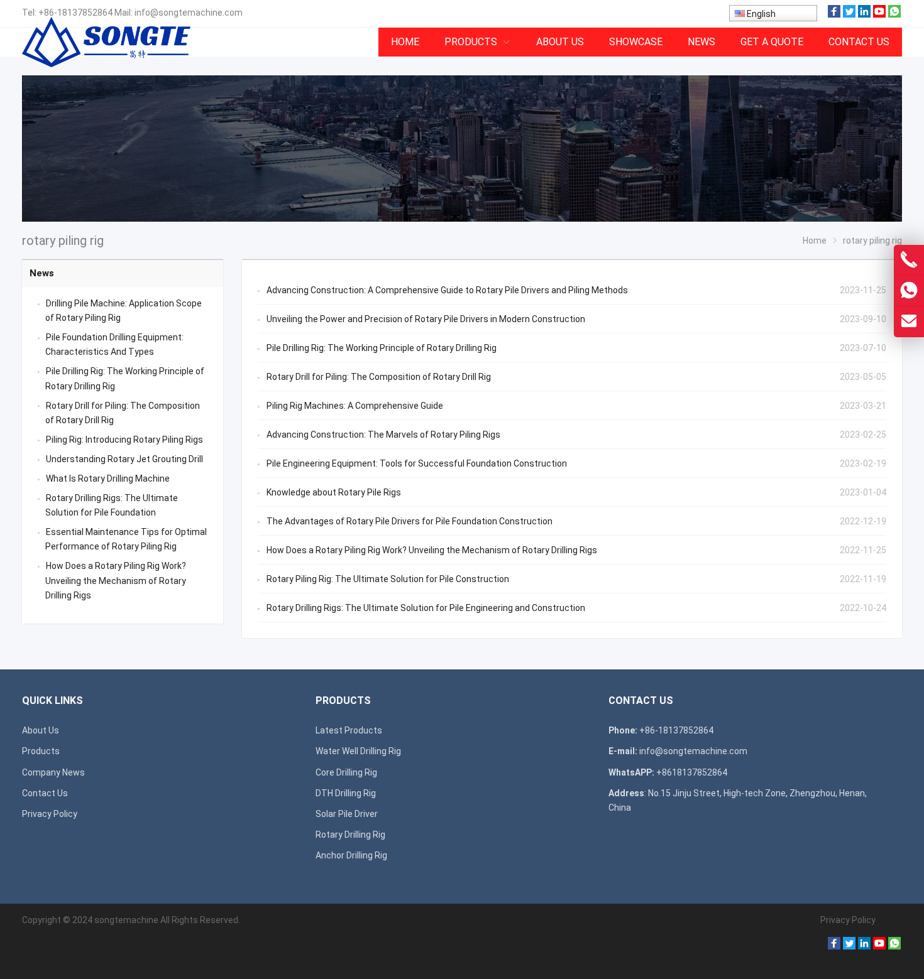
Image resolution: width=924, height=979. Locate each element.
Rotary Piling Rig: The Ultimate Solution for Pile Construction (388, 579)
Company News (53, 772)
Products (41, 751)
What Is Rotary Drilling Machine (108, 478)
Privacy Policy (49, 814)
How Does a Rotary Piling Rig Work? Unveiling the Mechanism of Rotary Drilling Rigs (432, 550)
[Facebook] (834, 14)
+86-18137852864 (75, 13)
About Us (40, 730)
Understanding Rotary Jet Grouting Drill (124, 459)
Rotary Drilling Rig (350, 835)
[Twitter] (849, 14)
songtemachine (126, 920)
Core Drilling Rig (346, 772)
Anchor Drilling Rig (351, 855)
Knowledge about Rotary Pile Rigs (334, 492)
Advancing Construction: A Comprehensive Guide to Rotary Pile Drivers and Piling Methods (447, 290)
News (42, 273)
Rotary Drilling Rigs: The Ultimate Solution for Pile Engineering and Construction (426, 608)
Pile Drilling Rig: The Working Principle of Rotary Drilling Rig (382, 348)
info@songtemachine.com (189, 13)
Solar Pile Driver (347, 814)
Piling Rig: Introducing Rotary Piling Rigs (124, 440)
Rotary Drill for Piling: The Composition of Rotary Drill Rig (379, 377)
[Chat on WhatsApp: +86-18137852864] (909, 291)
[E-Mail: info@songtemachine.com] (909, 321)
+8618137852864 (691, 772)
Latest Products (349, 730)
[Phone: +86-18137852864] (909, 260)
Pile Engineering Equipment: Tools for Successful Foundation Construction (417, 463)
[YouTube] (879, 14)
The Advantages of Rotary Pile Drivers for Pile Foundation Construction (410, 521)
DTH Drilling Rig (346, 793)
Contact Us (45, 793)
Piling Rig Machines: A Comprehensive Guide (355, 406)
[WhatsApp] (894, 14)
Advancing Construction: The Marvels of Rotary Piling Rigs (383, 435)
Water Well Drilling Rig (358, 751)
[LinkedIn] (864, 14)
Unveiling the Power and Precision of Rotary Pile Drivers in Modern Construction (426, 319)
